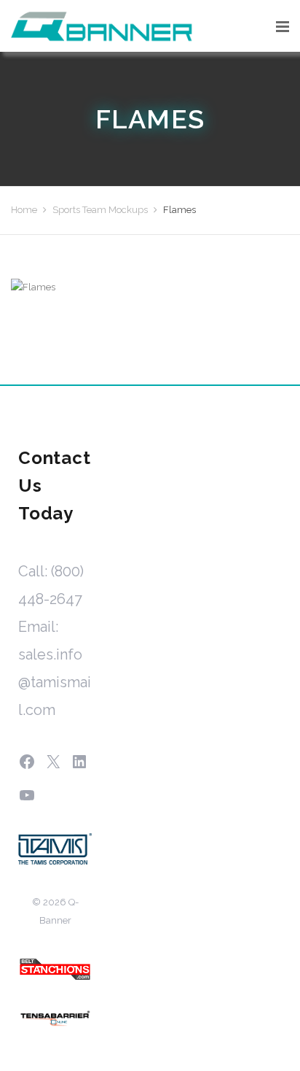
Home (24, 209)
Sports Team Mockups (100, 209)
